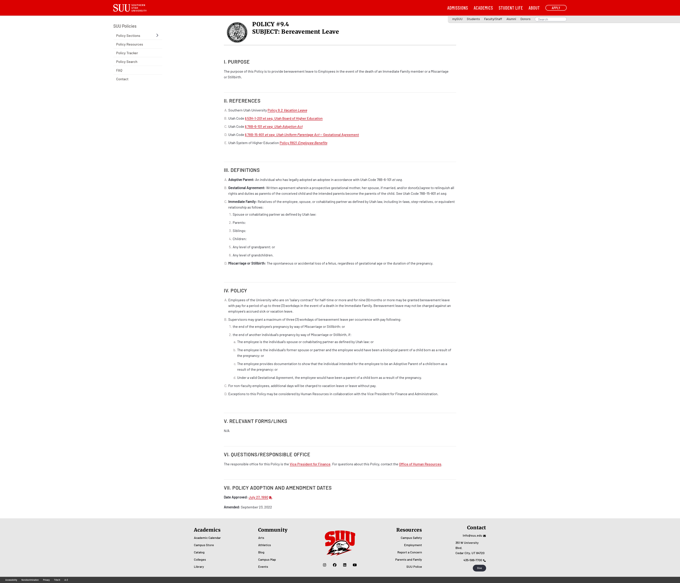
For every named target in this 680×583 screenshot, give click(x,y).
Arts (261, 538)
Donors (525, 19)
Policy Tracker (127, 53)
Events (263, 566)
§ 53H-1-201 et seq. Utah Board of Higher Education (284, 118)
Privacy (46, 580)
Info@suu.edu (472, 535)
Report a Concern (409, 552)
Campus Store (204, 545)
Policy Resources (129, 44)
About (534, 7)
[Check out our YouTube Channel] (355, 565)
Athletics (264, 545)
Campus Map (267, 559)
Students (473, 19)
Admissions (457, 7)
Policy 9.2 (287, 110)
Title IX (57, 580)
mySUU (457, 19)
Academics (483, 7)
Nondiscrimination (30, 580)
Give (479, 568)
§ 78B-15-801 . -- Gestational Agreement (302, 134)
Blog (261, 552)
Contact (122, 79)
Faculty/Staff (493, 19)
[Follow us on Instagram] (324, 565)
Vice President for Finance (310, 464)
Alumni (511, 19)
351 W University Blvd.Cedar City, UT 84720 (469, 548)
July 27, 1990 (258, 497)
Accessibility (11, 580)
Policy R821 (303, 143)
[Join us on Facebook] (334, 565)
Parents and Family (408, 559)
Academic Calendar (207, 538)
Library (199, 566)
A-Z (66, 580)
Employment (413, 545)
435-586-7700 (472, 560)
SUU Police (414, 566)
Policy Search (126, 61)
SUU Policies (125, 26)
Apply (556, 7)
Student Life (511, 7)
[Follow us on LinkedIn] (344, 565)
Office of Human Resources (420, 464)
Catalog (199, 552)
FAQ (119, 70)
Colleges (200, 559)
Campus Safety (411, 538)
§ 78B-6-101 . (273, 126)
